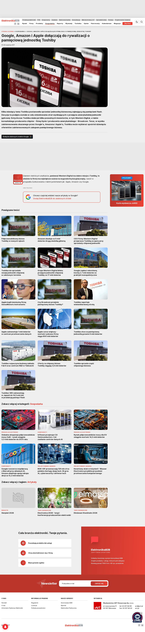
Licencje (34, 605)
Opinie (86, 23)
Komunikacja (76, 20)
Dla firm (127, 23)
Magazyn (117, 23)
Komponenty (46, 20)
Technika (78, 23)
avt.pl (137, 608)
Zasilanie (54, 20)
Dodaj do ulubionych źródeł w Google (16, 136)
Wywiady (68, 23)
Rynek (24, 23)
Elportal (63, 605)
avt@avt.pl (139, 606)
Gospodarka (50, 23)
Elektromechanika (64, 20)
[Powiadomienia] (5, 627)
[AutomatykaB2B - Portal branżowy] (10, 20)
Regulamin (34, 603)
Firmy (31, 23)
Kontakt (4, 603)
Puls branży (95, 23)
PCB (38, 20)
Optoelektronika (101, 20)
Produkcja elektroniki (29, 20)
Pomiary (110, 20)
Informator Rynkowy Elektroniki (12, 608)
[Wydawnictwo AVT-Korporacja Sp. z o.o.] (97, 606)
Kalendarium (106, 23)
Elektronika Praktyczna (68, 608)
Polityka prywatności (38, 608)
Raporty (60, 23)
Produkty (39, 23)
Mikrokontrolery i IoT (88, 20)
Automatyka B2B (66, 603)
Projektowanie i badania (122, 20)
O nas (3, 605)
